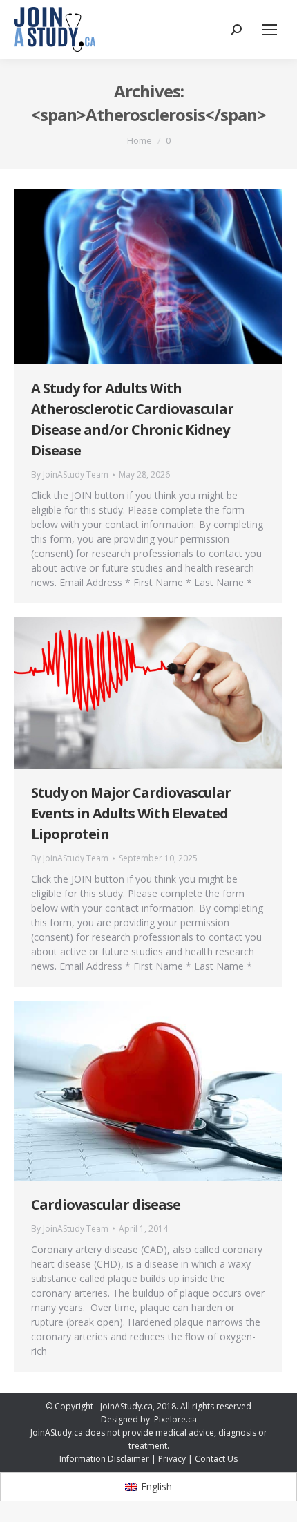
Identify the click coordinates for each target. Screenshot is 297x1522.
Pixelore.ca (175, 1419)
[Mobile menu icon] (269, 30)
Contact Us (216, 1459)
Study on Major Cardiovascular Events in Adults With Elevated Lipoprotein (131, 813)
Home (139, 140)
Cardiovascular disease (105, 1204)
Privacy (172, 1459)
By (69, 474)
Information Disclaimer (104, 1459)
